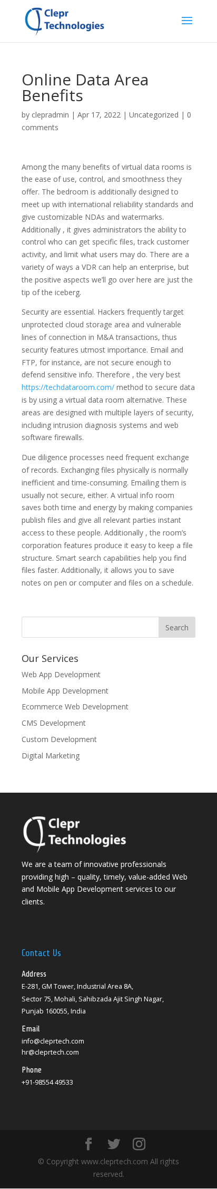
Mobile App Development (65, 691)
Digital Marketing (51, 756)
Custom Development (59, 739)
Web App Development (61, 674)
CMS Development (54, 723)
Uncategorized (154, 115)
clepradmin (50, 115)
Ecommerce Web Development (75, 706)
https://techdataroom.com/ (68, 387)
